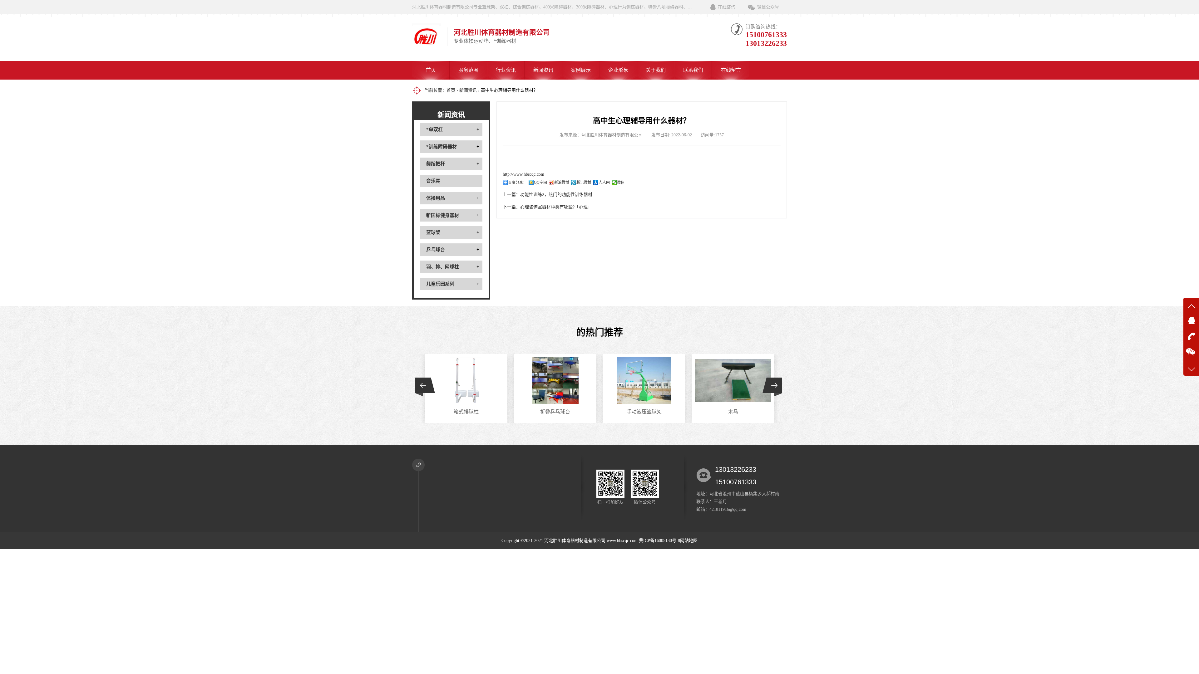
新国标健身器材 (442, 215)
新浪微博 (561, 182)
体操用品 (435, 198)
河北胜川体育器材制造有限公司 (574, 540)
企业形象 (618, 70)
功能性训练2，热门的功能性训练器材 (556, 194)
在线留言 (731, 70)
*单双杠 (434, 129)
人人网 (604, 182)
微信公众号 (768, 7)
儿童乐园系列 (440, 283)
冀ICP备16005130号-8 (659, 540)
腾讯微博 (583, 182)
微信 (620, 182)
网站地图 (689, 540)
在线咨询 (726, 7)
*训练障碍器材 (441, 146)
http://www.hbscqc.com (523, 174)
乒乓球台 (435, 249)
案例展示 (581, 70)
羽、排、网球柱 (442, 266)
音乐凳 (433, 180)
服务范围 (468, 70)
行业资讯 (506, 70)
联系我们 (693, 70)
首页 (431, 70)
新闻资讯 (543, 70)
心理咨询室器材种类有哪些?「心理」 (556, 207)
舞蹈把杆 (435, 163)
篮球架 (433, 232)
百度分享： (517, 182)
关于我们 (656, 70)
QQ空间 (540, 182)
